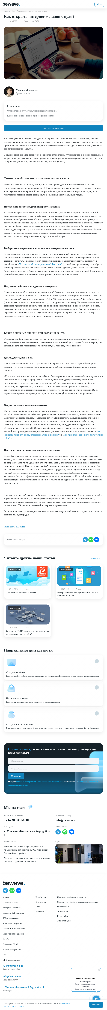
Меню (99, 4)
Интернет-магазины (11, 908)
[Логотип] (11, 3)
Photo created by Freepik (14, 527)
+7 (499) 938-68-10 (16, 820)
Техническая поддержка (13, 934)
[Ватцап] (91, 539)
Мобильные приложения (14, 928)
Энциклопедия (63, 921)
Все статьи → (96, 558)
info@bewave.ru (66, 820)
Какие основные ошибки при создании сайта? (30, 115)
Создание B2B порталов (13, 913)
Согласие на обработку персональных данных (77, 902)
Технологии (62, 911)
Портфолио (40, 897)
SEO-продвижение (11, 918)
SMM (5, 955)
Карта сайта (62, 916)
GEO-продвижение (11, 960)
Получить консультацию (53, 128)
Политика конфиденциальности (71, 897)
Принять (96, 1005)
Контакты (39, 911)
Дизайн (6, 939)
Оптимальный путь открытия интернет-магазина (32, 110)
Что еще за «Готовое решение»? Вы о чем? (40, 264)
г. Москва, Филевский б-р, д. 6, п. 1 (23, 987)
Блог (37, 907)
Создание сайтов (10, 902)
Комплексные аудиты (12, 923)
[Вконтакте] (96, 539)
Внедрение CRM (10, 944)
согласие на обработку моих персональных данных (39, 782)
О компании (40, 902)
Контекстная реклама (12, 949)
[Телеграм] (85, 539)
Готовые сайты (63, 907)
